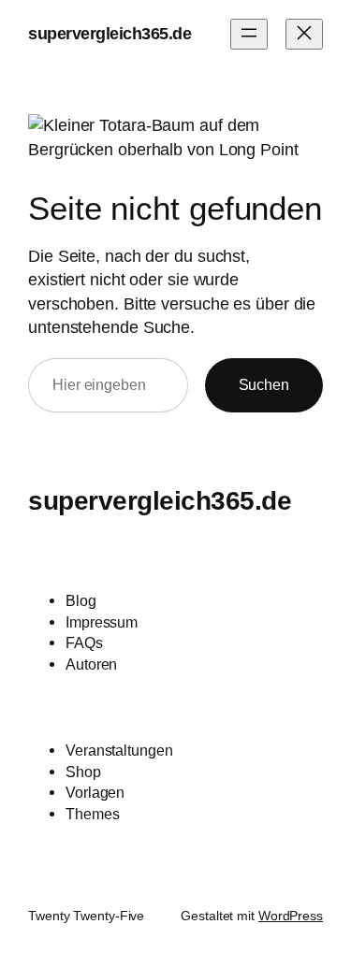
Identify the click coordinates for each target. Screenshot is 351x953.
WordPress (290, 915)
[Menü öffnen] (249, 34)
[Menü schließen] (304, 34)
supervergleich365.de (109, 33)
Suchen (264, 384)
